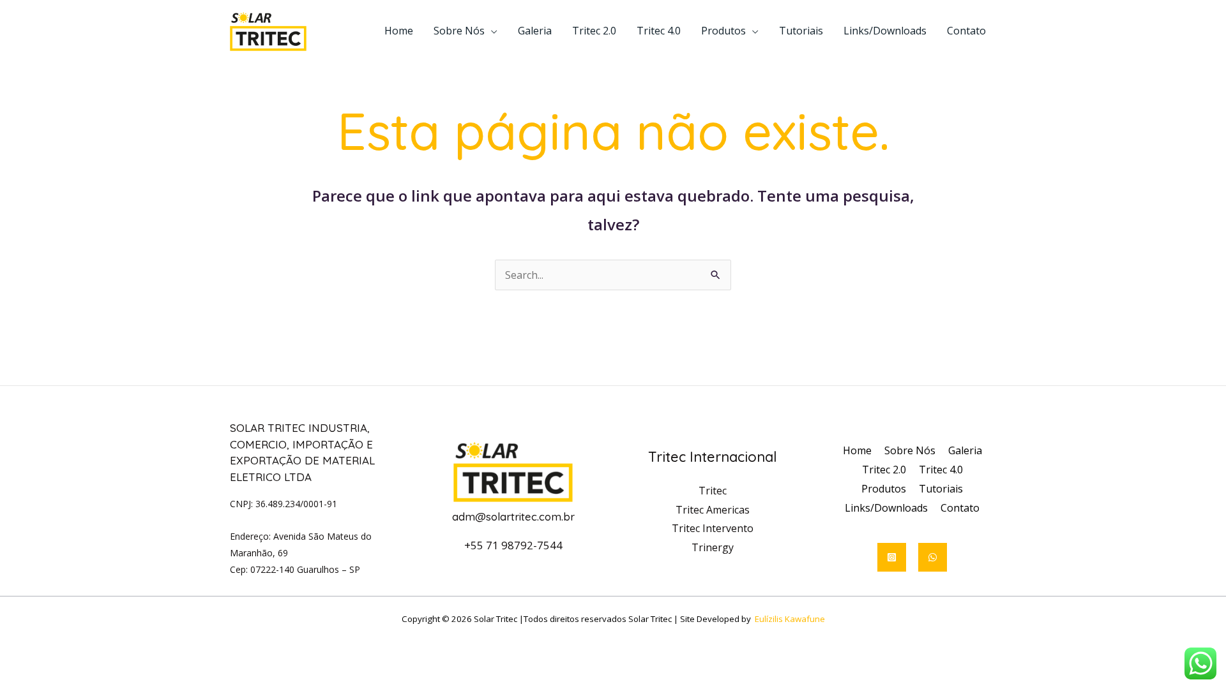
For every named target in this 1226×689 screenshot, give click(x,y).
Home (398, 31)
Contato (966, 31)
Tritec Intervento (712, 528)
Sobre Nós (459, 31)
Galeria (535, 31)
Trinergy (713, 547)
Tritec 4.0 (659, 31)
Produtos (723, 31)
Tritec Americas (713, 510)
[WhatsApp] (932, 557)
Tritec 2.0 (594, 31)
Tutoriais (801, 31)
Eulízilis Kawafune (790, 619)
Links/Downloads (885, 31)
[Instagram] (891, 557)
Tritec (713, 491)
